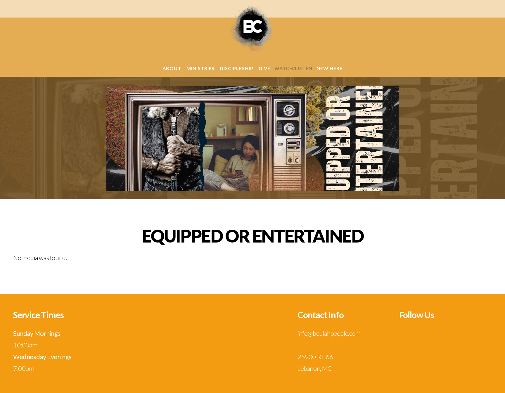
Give (264, 68)
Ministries (201, 68)
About (172, 68)
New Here (330, 68)
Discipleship (237, 68)
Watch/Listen (293, 68)
